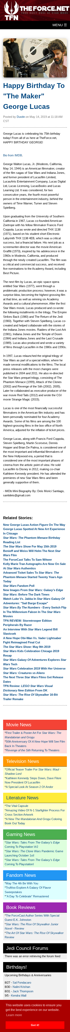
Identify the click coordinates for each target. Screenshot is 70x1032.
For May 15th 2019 (29, 546)
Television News (22, 761)
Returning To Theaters (33, 750)
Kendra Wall (18, 995)
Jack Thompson (23, 991)
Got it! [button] (35, 1025)
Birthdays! (16, 967)
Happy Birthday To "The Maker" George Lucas (34, 96)
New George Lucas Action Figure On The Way (34, 524)
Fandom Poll (18, 585)
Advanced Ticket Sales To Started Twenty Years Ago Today (32, 577)
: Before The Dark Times (26, 594)
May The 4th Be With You (22, 883)
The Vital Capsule (17, 805)
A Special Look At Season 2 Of (29, 786)
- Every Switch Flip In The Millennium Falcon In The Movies (34, 612)
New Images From (33, 590)
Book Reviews (20, 907)
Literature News (22, 797)
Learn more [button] (14, 1015)
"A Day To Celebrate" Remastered (27, 896)
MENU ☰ (59, 25)
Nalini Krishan (21, 986)
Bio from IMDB (12, 155)
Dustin (21, 116)
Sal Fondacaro (22, 982)
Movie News (18, 724)
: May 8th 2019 (26, 646)
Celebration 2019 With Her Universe (34, 668)
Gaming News (20, 834)
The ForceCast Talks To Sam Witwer (27, 559)
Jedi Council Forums (27, 948)
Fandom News (21, 875)
